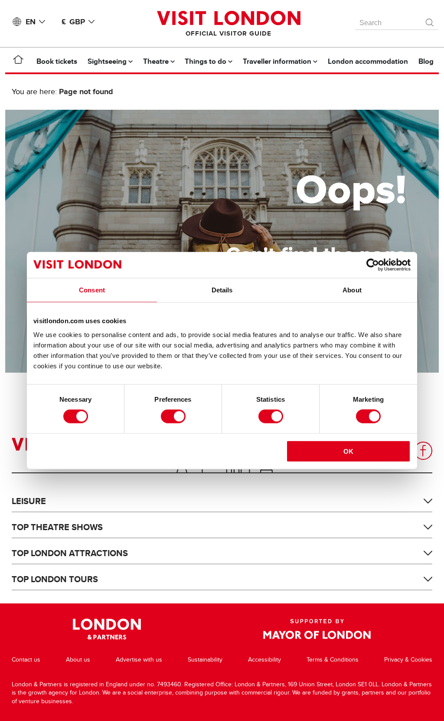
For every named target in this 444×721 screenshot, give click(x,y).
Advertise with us (139, 659)
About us (78, 659)
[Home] (18, 61)
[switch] (173, 416)
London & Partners (107, 629)
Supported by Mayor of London (317, 629)
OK (348, 451)
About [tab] (352, 290)
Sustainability (205, 659)
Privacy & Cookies (408, 659)
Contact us (26, 659)
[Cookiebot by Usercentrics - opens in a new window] (373, 265)
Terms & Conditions (333, 659)
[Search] (430, 20)
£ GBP (73, 21)
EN (31, 21)
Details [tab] (222, 290)
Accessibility (264, 659)
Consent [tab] (92, 290)
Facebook (423, 451)
